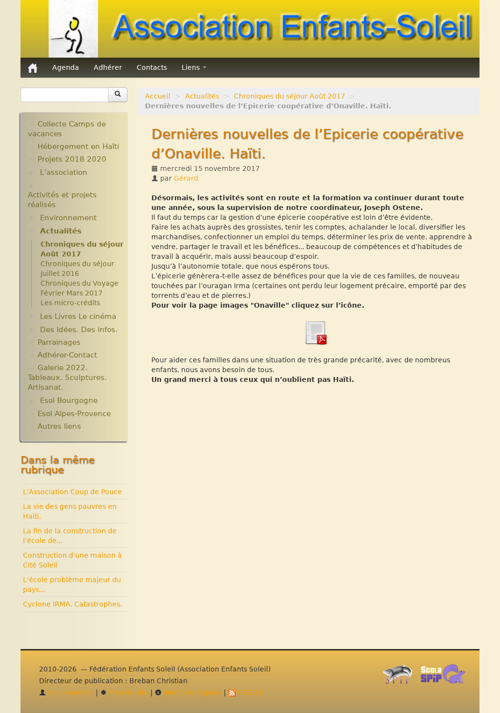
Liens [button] (192, 67)
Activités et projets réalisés (62, 199)
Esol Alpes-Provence (74, 413)
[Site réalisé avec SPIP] (400, 676)
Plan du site (127, 692)
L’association (63, 172)
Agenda (65, 67)
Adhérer (108, 67)
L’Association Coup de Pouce (72, 492)
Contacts (152, 67)
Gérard (186, 178)
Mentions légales (192, 692)
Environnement (68, 217)
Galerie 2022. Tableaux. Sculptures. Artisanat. (67, 377)
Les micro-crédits (70, 303)
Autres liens (59, 426)
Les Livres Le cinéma (78, 316)
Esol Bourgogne (69, 400)
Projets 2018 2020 (72, 159)
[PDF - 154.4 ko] (315, 332)
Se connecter (70, 692)
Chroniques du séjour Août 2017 (289, 96)
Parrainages (59, 342)
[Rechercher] (117, 94)
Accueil (157, 96)
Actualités (202, 96)
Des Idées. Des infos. (79, 329)
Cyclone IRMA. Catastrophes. (72, 604)
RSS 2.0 (250, 692)
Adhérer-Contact (67, 355)
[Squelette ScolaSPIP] (446, 676)
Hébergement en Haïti (78, 146)
